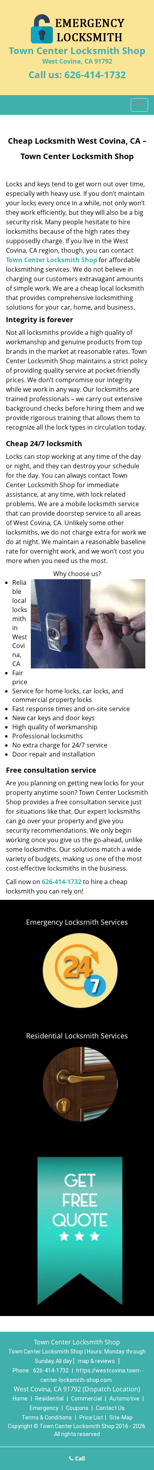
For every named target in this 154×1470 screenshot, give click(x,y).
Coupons (77, 1408)
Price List (91, 1417)
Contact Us (110, 1408)
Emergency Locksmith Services (77, 922)
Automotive (124, 1398)
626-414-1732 (95, 74)
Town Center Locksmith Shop (51, 259)
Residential (49, 1398)
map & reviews (97, 1361)
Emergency (44, 1408)
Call (79, 1458)
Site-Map (121, 1417)
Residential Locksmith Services (77, 1035)
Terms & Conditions (47, 1417)
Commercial (86, 1398)
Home (20, 1398)
